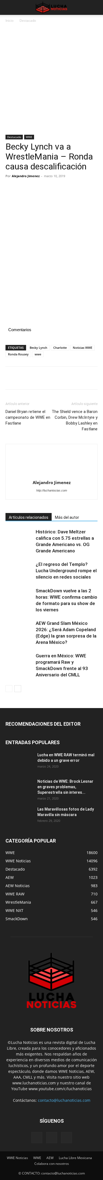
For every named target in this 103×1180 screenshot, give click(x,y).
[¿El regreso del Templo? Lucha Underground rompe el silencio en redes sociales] (19, 570)
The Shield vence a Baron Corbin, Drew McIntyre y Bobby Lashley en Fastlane (75, 420)
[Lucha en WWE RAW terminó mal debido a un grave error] (19, 761)
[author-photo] (51, 463)
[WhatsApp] (48, 188)
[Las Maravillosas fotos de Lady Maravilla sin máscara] (19, 816)
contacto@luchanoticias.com (64, 1100)
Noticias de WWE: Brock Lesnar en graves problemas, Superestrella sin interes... (65, 787)
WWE (29, 137)
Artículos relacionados (28, 517)
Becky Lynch (38, 347)
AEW (50, 1157)
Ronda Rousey (18, 354)
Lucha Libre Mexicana (75, 1157)
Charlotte (60, 347)
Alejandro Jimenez (26, 176)
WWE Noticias (17, 1157)
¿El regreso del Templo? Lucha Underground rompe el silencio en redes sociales (66, 570)
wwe (38, 354)
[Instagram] (51, 1137)
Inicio (9, 20)
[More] (62, 188)
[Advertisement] (51, 81)
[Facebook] (10, 188)
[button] (9, 7)
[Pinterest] (36, 188)
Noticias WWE (82, 347)
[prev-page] (8, 688)
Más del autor (67, 517)
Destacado (28, 20)
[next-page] (17, 688)
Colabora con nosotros (51, 1163)
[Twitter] (23, 188)
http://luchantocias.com (51, 490)
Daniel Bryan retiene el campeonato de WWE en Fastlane (27, 417)
